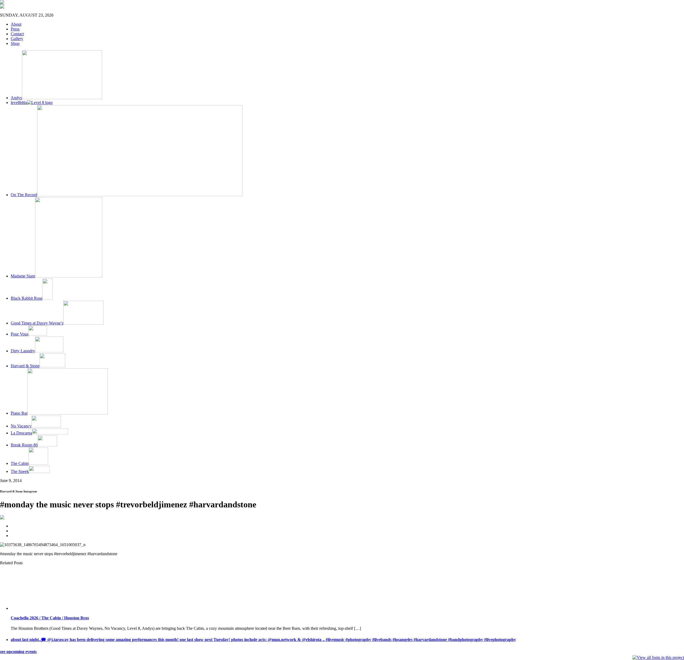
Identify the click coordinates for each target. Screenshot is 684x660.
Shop (15, 43)
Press (15, 29)
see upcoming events (18, 651)
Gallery (17, 38)
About (16, 24)
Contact (17, 34)
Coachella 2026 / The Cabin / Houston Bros (50, 618)
